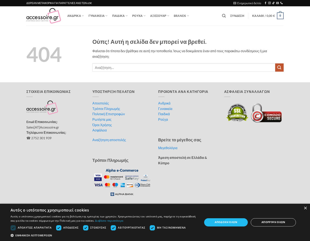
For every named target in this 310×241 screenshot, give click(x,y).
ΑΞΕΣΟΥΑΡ (158, 15)
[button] (247, 3)
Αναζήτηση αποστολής (109, 140)
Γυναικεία (165, 109)
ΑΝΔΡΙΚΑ (74, 15)
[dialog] (155, 222)
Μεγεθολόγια (167, 148)
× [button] (305, 208)
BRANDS (180, 15)
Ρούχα (163, 119)
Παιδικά (164, 114)
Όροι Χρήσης (102, 125)
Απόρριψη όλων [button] (273, 222)
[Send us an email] (277, 3)
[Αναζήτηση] (224, 16)
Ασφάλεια (99, 130)
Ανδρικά (164, 103)
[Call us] (281, 3)
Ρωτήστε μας (102, 119)
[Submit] (279, 67)
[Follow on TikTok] (273, 3)
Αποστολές (100, 103)
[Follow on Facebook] (265, 3)
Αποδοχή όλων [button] (226, 222)
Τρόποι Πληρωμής (106, 109)
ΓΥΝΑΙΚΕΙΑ (97, 15)
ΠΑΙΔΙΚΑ (118, 15)
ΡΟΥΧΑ (137, 15)
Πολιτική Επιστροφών (108, 114)
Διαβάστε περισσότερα (109, 220)
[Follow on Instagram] (269, 3)
